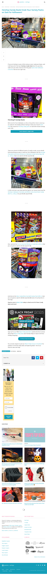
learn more (40, 16)
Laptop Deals (27, 524)
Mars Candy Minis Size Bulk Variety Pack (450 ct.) (29, 296)
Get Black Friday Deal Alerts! (26, 338)
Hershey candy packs (24, 126)
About (3, 569)
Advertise (16, 530)
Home (3, 6)
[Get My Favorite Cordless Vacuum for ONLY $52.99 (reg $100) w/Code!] (12, 435)
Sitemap (10, 571)
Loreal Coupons (5, 550)
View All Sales (27, 534)
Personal (26, 443)
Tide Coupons (4, 543)
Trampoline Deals (27, 531)
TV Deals (26, 522)
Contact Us (11, 530)
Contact (7, 569)
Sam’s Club (20, 302)
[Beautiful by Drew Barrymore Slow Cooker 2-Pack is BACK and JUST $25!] (34, 494)
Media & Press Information (39, 556)
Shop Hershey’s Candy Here (26, 131)
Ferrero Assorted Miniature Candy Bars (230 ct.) (29, 244)
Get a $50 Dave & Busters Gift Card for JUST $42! (12, 503)
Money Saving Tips (7, 526)
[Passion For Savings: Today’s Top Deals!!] (34, 435)
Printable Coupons (18, 525)
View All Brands (5, 555)
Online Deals (7, 6)
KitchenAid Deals (27, 529)
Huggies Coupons (5, 545)
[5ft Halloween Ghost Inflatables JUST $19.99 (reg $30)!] (34, 455)
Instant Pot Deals (28, 527)
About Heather (5, 530)
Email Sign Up (12, 569)
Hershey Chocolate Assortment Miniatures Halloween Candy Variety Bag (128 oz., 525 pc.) (26, 154)
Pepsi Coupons (5, 552)
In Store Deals (12, 6)
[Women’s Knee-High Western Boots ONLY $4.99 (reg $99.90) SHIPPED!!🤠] (34, 475)
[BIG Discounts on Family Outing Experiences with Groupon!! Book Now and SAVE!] (12, 455)
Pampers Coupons (5, 548)
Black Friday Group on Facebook (33, 344)
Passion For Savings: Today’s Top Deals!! (32, 445)
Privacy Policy (5, 571)
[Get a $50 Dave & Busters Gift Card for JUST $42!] (12, 494)
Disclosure (18, 569)
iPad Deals (26, 520)
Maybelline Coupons (6, 541)
